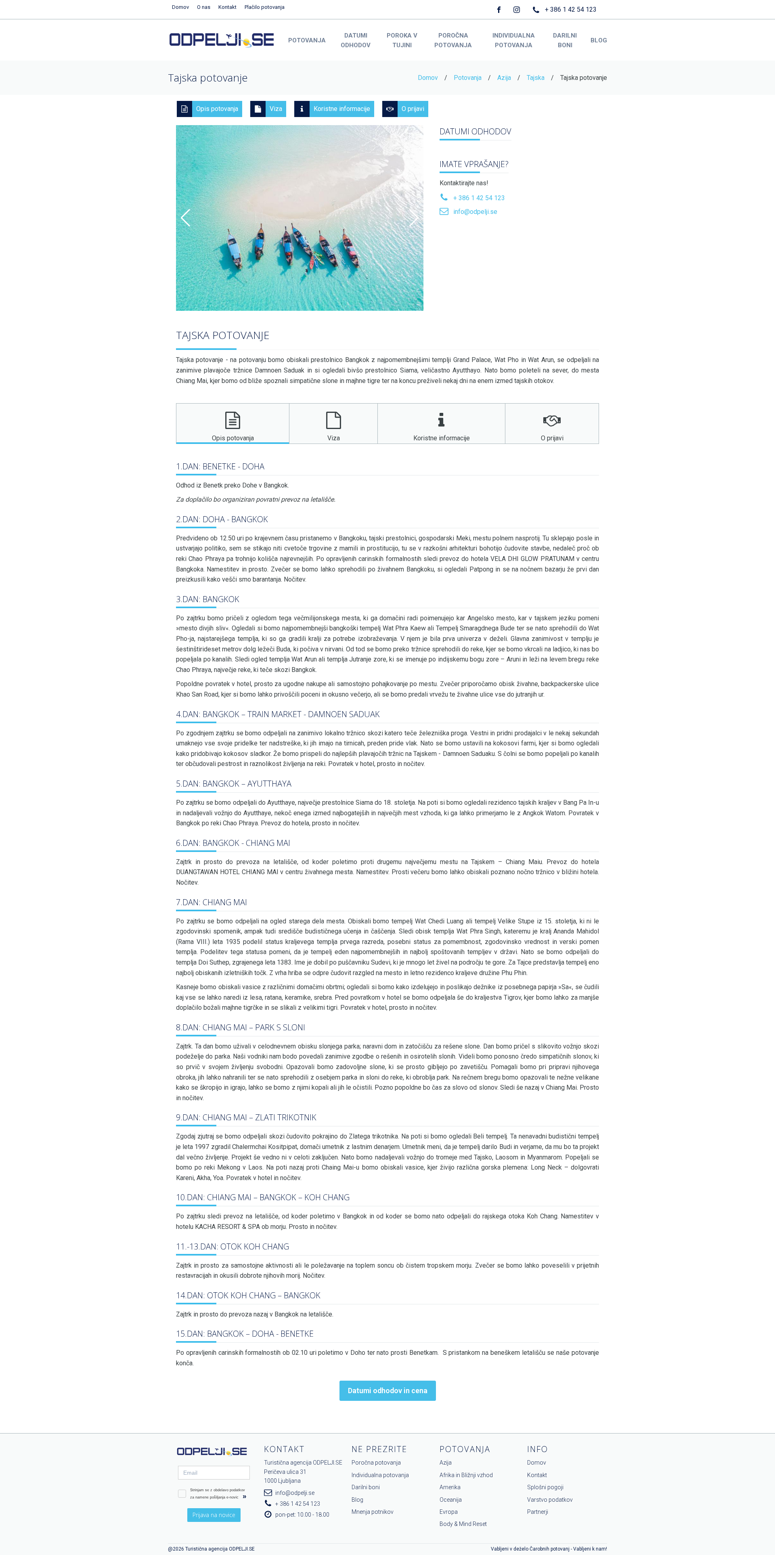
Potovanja (468, 78)
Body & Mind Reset (463, 1524)
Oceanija (451, 1499)
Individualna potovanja (380, 1475)
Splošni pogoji (545, 1487)
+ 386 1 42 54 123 (571, 9)
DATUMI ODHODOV (356, 40)
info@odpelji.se (475, 212)
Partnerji (537, 1512)
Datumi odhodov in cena (387, 1390)
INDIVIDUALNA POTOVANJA (513, 40)
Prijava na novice (214, 1515)
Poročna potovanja (376, 1462)
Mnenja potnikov (373, 1512)
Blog (357, 1499)
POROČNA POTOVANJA (453, 40)
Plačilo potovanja (265, 7)
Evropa (449, 1512)
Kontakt (227, 7)
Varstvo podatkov (550, 1499)
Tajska (536, 78)
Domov (180, 7)
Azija (504, 78)
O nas (203, 7)
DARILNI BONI (565, 40)
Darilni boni (366, 1487)
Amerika (450, 1487)
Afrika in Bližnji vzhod (466, 1475)
